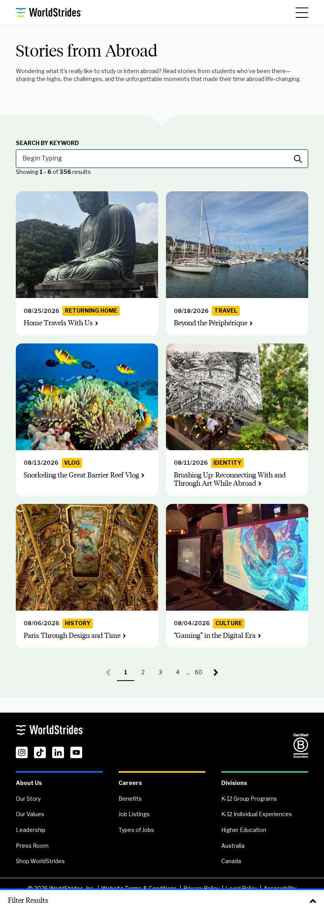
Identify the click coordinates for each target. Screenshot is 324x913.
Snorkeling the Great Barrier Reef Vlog (81, 475)
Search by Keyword (47, 143)
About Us (29, 782)
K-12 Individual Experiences (256, 814)
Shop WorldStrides (40, 861)
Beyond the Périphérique (210, 323)
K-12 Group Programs (249, 798)
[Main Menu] (302, 12)
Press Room (32, 845)
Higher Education (243, 829)
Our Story (28, 798)
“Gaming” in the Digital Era (215, 635)
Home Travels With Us (58, 323)
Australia (233, 845)
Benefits (130, 798)
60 (201, 675)
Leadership (30, 829)
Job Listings (134, 814)
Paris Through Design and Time (72, 635)
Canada (231, 861)
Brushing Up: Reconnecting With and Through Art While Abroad (230, 479)
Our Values (30, 814)
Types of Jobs (136, 829)
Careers (130, 782)
